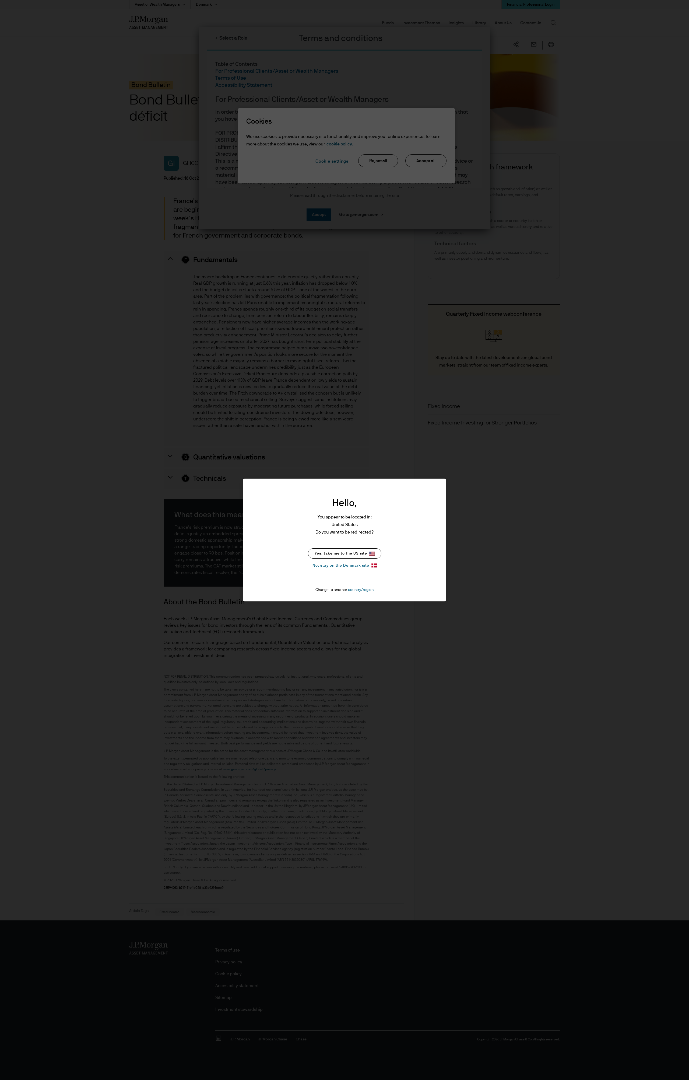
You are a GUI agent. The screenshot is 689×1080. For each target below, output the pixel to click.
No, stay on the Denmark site (340, 565)
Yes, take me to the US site (341, 553)
